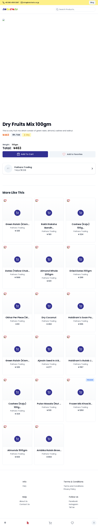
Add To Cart (27, 154)
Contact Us (25, 504)
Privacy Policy (70, 489)
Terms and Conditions (73, 486)
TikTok (72, 507)
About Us (23, 501)
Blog (92, 2)
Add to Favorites (74, 154)
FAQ (24, 486)
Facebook (73, 501)
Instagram (73, 504)
